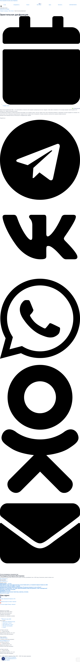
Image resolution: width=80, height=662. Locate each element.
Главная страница (4, 10)
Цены (50, 4)
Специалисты (16, 4)
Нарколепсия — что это (5, 583)
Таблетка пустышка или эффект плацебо (10, 586)
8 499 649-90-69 (72, 4)
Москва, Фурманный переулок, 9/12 (7, 598)
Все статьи (11, 10)
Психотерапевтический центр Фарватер (8, 0)
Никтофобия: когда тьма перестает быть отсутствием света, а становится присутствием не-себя (24, 584)
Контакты (60, 4)
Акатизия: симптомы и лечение (7, 589)
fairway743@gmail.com (5, 640)
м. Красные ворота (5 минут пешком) (8, 601)
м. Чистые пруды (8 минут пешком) (7, 604)
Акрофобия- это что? (5, 590)
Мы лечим (39, 4)
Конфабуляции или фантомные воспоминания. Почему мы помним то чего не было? (20, 587)
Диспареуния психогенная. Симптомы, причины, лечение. (14, 591)
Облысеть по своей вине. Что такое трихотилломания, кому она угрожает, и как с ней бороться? (23, 588)
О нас (5, 4)
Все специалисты (4, 578)
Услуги (27, 4)
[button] (5, 4)
